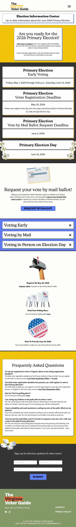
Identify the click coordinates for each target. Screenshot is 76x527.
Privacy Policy (63, 511)
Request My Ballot (38, 208)
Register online (24, 286)
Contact (60, 507)
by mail (54, 378)
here (48, 314)
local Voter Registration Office (38, 378)
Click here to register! (25, 44)
